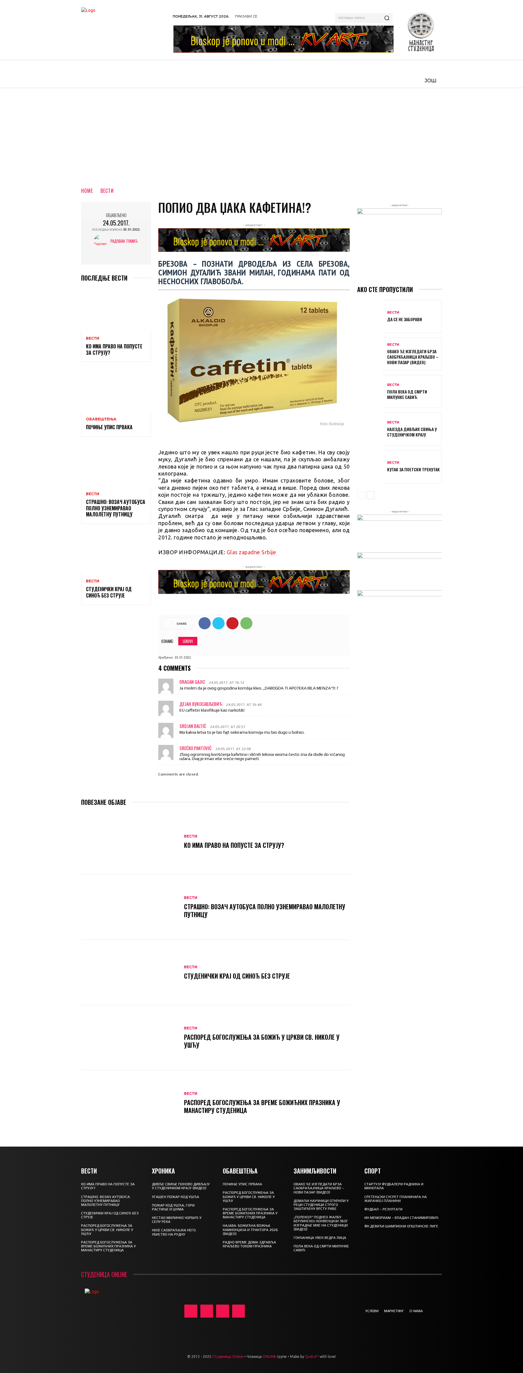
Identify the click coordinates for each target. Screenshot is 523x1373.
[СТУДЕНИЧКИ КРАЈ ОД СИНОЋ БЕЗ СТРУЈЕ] (116, 552)
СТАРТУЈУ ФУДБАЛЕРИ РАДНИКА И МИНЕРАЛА (393, 1186)
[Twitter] (218, 623)
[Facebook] (205, 623)
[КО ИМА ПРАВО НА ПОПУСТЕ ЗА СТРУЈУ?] (116, 309)
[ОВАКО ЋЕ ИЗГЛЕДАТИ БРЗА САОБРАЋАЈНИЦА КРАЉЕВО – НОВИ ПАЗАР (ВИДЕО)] (370, 353)
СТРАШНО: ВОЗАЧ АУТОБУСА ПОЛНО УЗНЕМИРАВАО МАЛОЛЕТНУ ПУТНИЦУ (115, 508)
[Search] (387, 18)
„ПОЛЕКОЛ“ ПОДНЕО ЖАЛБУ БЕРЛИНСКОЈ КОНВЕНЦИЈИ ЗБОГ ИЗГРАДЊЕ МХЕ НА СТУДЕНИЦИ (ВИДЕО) (321, 1223)
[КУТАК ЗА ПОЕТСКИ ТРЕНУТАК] (370, 466)
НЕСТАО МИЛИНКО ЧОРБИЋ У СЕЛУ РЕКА (177, 1220)
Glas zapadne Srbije (251, 552)
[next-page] (370, 495)
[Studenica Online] (124, 30)
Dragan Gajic (192, 681)
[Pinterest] (232, 623)
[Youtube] (238, 1311)
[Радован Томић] (102, 241)
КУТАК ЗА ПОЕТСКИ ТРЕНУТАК (413, 469)
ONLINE (269, 1356)
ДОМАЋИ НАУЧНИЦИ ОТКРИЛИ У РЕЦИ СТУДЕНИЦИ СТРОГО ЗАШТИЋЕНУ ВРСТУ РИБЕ (321, 1205)
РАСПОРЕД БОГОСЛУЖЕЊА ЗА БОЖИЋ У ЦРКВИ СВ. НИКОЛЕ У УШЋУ (262, 1040)
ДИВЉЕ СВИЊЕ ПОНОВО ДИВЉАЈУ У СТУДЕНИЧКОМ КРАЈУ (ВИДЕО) (181, 1186)
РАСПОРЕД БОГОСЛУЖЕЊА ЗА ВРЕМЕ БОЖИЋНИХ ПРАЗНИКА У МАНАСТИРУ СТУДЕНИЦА (262, 1106)
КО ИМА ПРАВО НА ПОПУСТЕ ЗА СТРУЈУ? (114, 349)
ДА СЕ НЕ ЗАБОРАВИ (404, 319)
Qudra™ (312, 1356)
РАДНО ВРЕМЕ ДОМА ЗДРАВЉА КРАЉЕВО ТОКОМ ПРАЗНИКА (249, 1244)
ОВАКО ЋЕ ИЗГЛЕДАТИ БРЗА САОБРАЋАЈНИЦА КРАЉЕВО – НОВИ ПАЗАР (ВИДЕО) (413, 356)
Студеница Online (227, 1356)
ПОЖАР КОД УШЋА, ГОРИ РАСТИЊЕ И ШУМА (173, 1207)
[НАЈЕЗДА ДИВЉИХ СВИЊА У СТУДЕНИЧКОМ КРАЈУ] (370, 429)
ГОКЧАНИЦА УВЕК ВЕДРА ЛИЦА (320, 1238)
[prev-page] (361, 495)
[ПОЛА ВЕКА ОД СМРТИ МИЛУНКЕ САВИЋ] (370, 391)
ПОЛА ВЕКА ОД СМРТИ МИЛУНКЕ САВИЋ (407, 394)
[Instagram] (206, 1311)
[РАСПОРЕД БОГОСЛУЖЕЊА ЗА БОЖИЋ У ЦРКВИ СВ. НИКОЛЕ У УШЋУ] (129, 1038)
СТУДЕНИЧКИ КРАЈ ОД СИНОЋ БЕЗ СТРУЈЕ (109, 592)
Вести (107, 190)
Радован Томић (124, 241)
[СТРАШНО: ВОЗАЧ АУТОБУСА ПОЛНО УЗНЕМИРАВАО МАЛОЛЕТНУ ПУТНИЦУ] (116, 465)
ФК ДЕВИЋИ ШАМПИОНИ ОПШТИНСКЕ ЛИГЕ (401, 1226)
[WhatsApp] (246, 623)
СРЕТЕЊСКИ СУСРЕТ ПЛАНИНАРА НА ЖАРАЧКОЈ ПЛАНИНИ (395, 1199)
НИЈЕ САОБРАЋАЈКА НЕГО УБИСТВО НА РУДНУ (174, 1232)
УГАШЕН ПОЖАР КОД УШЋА (175, 1197)
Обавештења (101, 419)
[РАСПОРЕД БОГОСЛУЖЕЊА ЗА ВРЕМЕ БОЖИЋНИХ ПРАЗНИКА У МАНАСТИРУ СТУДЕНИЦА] (129, 1103)
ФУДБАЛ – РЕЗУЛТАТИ (383, 1209)
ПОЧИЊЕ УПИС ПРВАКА (109, 427)
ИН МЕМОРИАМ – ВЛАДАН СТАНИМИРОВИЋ (401, 1218)
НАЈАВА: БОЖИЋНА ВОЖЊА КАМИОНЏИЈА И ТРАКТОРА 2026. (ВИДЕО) (251, 1229)
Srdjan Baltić (192, 726)
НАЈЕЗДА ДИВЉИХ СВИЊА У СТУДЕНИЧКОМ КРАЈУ (412, 432)
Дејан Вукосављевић (200, 703)
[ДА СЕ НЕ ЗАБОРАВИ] (370, 316)
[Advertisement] (261, 133)
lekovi (188, 641)
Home (87, 190)
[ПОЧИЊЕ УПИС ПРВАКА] (116, 390)
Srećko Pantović (195, 748)
